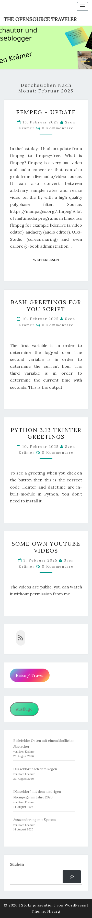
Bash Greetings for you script (46, 305)
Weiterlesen (47, 259)
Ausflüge (24, 709)
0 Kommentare (58, 128)
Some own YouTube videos (46, 547)
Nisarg (53, 911)
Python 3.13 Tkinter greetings (46, 433)
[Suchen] (72, 876)
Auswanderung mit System (34, 820)
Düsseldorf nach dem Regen (35, 769)
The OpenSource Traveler (40, 19)
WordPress (75, 905)
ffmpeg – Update (46, 112)
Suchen (17, 864)
